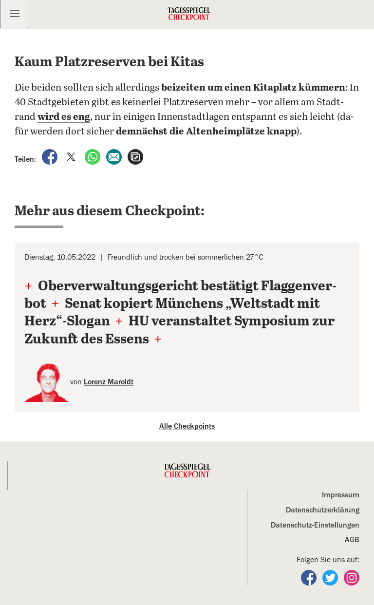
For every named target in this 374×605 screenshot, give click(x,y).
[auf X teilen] (72, 156)
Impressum (340, 495)
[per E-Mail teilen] (115, 156)
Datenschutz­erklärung (322, 510)
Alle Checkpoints (187, 426)
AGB (352, 540)
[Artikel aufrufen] (135, 156)
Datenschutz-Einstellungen (315, 525)
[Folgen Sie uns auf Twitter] (331, 577)
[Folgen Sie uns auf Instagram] (351, 577)
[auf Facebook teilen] (50, 156)
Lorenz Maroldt (108, 382)
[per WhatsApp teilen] (93, 156)
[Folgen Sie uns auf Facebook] (309, 577)
